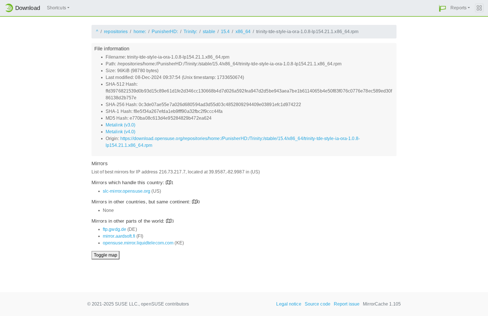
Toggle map (105, 255)
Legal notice (288, 304)
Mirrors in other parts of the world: (128, 221)
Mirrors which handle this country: (128, 182)
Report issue (347, 304)
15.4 (225, 31)
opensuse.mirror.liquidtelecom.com (138, 242)
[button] (442, 8)
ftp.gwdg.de (114, 229)
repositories (116, 31)
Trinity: (190, 31)
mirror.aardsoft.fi (119, 236)
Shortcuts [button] (56, 7)
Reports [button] (458, 7)
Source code (317, 304)
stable (209, 31)
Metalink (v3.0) (121, 124)
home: (140, 31)
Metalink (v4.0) (121, 131)
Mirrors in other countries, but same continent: (141, 202)
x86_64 (243, 31)
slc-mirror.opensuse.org (126, 191)
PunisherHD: (165, 31)
